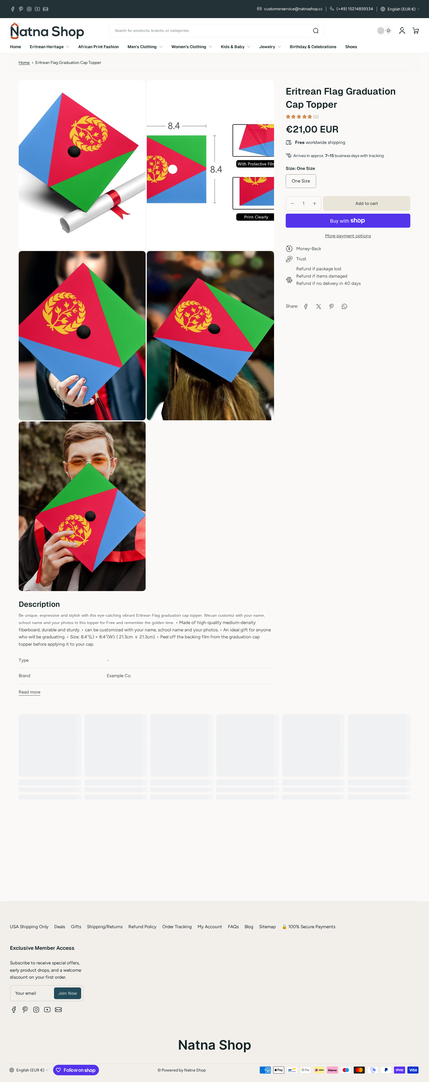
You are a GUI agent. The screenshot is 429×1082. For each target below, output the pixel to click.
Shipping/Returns (105, 926)
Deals (59, 926)
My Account (210, 926)
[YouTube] (37, 9)
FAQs (233, 926)
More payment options (348, 235)
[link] (306, 306)
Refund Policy (142, 926)
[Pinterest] (21, 9)
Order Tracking (177, 926)
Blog (249, 926)
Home (24, 62)
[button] (400, 9)
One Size (301, 181)
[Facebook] (12, 9)
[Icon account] (402, 30)
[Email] (45, 9)
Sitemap (267, 926)
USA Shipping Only (29, 926)
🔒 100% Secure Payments (308, 926)
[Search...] (315, 30)
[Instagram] (29, 9)
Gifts (76, 926)
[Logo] (47, 31)
